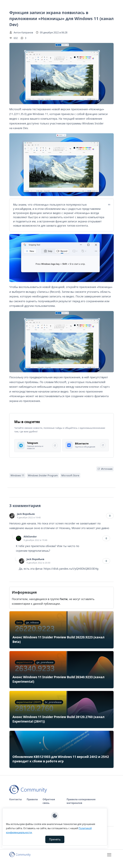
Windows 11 (17, 475)
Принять (55, 839)
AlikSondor (30, 536)
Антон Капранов (23, 32)
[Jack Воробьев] (12, 515)
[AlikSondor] (18, 538)
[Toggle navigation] (109, 854)
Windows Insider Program (43, 475)
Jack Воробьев (26, 514)
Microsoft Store (70, 475)
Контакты (15, 799)
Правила (32, 799)
